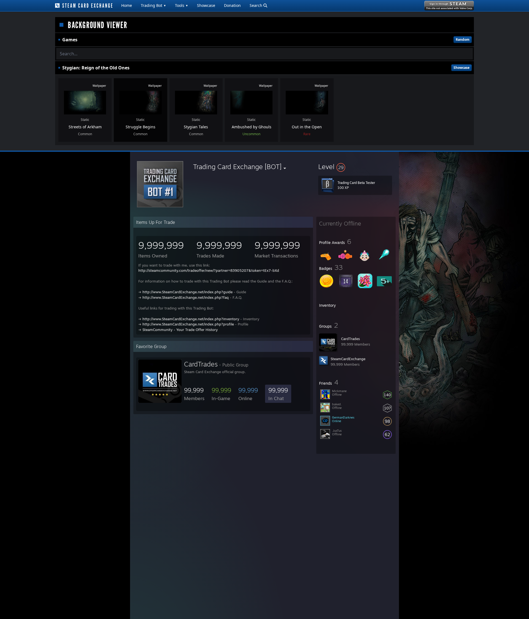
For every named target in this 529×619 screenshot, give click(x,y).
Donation (232, 5)
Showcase (206, 5)
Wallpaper (99, 86)
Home (126, 5)
